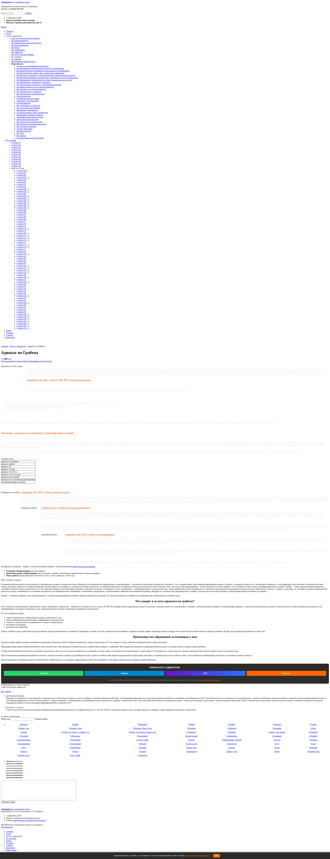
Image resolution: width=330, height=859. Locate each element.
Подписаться (6, 827)
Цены (8, 330)
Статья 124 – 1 (22, 272)
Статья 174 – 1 (22, 228)
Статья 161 (16, 154)
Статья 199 (21, 210)
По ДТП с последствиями (22, 54)
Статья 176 (21, 224)
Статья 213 (21, 309)
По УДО (20, 133)
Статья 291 (21, 173)
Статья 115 (21, 279)
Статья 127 (21, 286)
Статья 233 (21, 182)
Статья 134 (21, 284)
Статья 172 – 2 (22, 247)
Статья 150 (21, 312)
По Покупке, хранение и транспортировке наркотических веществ (45, 75)
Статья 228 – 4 (22, 296)
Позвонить (286, 673)
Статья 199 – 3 (22, 203)
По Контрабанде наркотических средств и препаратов (40, 68)
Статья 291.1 (22, 170)
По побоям (16, 59)
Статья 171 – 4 (22, 245)
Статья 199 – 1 (22, 207)
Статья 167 (21, 298)
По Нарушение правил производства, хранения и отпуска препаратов (47, 78)
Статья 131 (16, 150)
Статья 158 (16, 159)
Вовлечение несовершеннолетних (31, 124)
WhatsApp (44, 673)
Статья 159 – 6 (22, 316)
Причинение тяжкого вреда (23, 61)
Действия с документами (27, 101)
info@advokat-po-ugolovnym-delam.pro (29, 820)
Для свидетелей (23, 96)
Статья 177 (21, 221)
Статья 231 (21, 187)
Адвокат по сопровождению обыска (32, 66)
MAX (205, 673)
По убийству (17, 52)
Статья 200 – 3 (22, 323)
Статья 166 (21, 293)
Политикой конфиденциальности (210, 680)
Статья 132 (21, 289)
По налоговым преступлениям (29, 138)
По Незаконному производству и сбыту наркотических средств (44, 80)
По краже (15, 47)
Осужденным (46, 361)
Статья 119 (21, 263)
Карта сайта (11, 850)
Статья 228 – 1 (22, 303)
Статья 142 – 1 (22, 254)
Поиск (28, 13)
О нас (8, 34)
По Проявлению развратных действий (33, 82)
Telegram (124, 673)
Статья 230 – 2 (22, 189)
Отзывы (9, 333)
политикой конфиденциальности (197, 856)
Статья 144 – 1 (22, 265)
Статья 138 (21, 275)
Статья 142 (21, 256)
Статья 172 (21, 242)
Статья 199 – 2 (22, 205)
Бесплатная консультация (84, 566)
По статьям (11, 140)
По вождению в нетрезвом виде (30, 94)
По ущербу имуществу (26, 126)
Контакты (10, 337)
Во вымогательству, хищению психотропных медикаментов (42, 71)
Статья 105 (16, 161)
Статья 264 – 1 (22, 282)
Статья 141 (21, 258)
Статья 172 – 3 (22, 238)
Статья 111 (16, 143)
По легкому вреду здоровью (28, 92)
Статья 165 (21, 300)
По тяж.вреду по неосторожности (31, 89)
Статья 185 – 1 (22, 233)
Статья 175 (21, 226)
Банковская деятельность (27, 110)
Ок (216, 856)
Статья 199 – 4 (22, 201)
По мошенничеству (19, 41)
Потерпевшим (33, 361)
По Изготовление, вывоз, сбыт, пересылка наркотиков (40, 73)
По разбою (21, 136)
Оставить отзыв (8, 802)
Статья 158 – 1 (22, 319)
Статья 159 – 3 (22, 314)
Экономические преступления (29, 117)
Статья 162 (16, 156)
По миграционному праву (27, 99)
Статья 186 (21, 219)
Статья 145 (21, 261)
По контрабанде (23, 103)
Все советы (6, 691)
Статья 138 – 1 (22, 277)
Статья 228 (16, 166)
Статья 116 (16, 145)
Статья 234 (21, 180)
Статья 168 (21, 305)
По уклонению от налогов (28, 105)
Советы (9, 335)
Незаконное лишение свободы (29, 115)
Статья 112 (16, 147)
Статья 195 (21, 217)
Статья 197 (21, 214)
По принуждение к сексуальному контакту (35, 87)
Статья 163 (21, 252)
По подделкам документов (28, 108)
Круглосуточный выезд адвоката (25, 38)
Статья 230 (21, 194)
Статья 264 (16, 152)
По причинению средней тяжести (26, 43)
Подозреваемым (8, 361)
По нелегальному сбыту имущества (32, 112)
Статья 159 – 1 (22, 326)
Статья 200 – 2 (22, 196)
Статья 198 (21, 212)
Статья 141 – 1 (22, 268)
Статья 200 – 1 (22, 198)
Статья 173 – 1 (22, 235)
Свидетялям (21, 361)
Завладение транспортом (27, 119)
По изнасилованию (19, 45)
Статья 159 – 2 (22, 328)
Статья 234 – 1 (22, 177)
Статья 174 (21, 231)
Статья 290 (21, 175)
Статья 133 (21, 291)
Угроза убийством (24, 129)
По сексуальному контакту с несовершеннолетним (38, 85)
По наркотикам (18, 50)
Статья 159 (16, 163)
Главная (9, 31)
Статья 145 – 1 (22, 270)
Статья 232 (21, 184)
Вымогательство (23, 131)
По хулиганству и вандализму (29, 122)
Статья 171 (21, 249)
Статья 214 (21, 307)
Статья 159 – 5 (22, 321)
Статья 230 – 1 (22, 191)
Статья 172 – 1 (22, 240)
